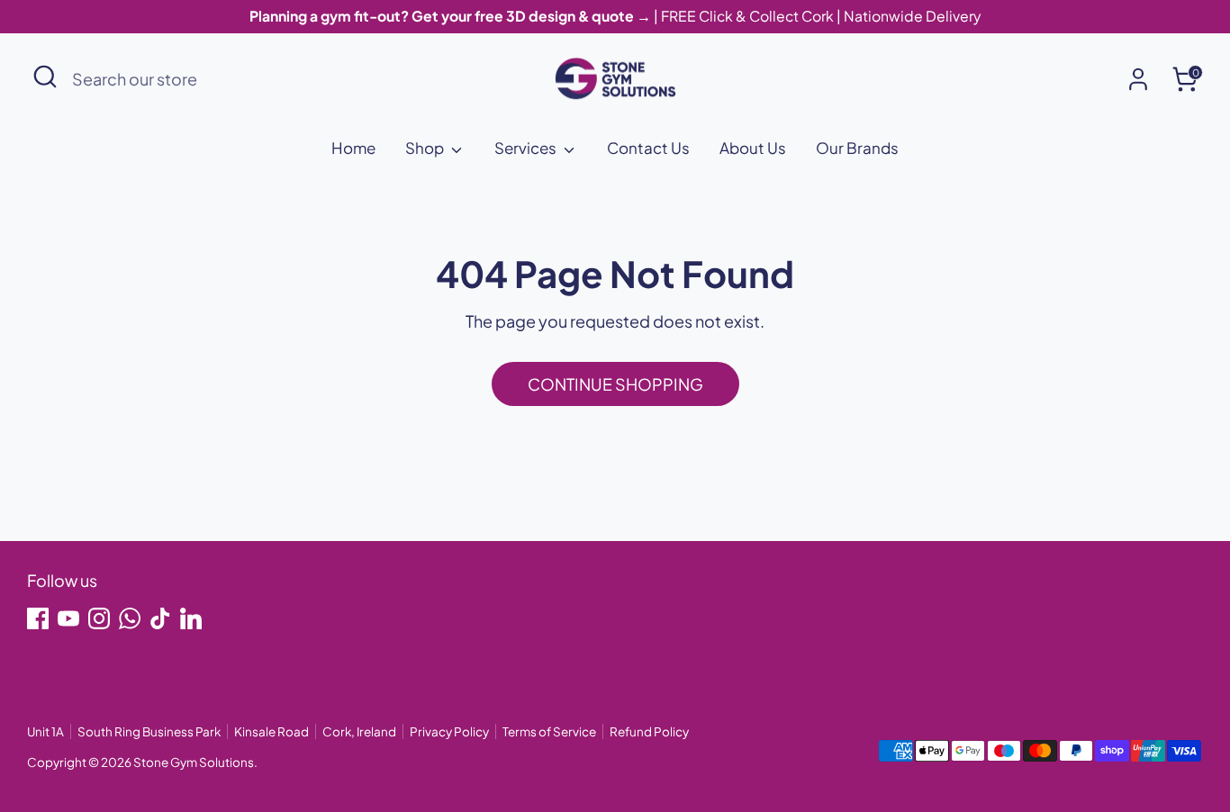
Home (353, 148)
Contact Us (648, 148)
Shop (426, 148)
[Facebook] (38, 618)
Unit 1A (45, 731)
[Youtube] (68, 618)
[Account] (1138, 79)
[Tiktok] (160, 618)
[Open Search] (45, 77)
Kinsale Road (271, 731)
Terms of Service (549, 731)
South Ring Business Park (149, 731)
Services (526, 148)
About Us (752, 148)
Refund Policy (649, 731)
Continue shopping (615, 384)
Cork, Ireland (359, 731)
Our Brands (857, 148)
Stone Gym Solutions (193, 762)
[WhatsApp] (129, 618)
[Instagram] (99, 618)
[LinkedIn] (191, 618)
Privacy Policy (449, 731)
